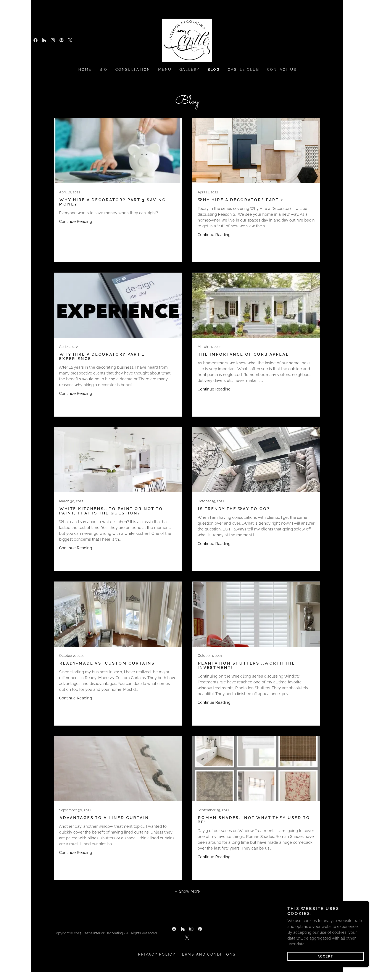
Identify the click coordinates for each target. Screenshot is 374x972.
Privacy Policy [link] (157, 954)
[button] (187, 891)
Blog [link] (214, 69)
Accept (326, 956)
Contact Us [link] (282, 69)
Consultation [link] (132, 69)
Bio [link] (104, 69)
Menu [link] (165, 69)
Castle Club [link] (243, 69)
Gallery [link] (189, 69)
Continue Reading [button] (75, 221)
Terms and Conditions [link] (207, 954)
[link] (35, 40)
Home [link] (85, 69)
